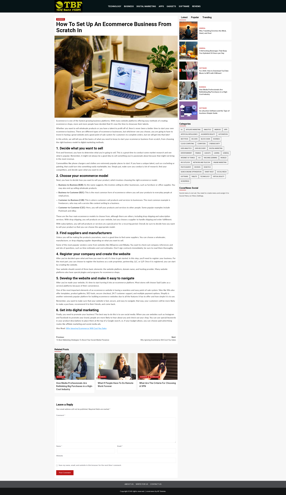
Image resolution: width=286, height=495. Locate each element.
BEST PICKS (184, 139)
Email (120, 446)
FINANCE (198, 153)
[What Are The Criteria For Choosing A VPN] (158, 366)
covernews (150, 491)
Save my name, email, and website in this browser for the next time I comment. (90, 465)
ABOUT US (129, 484)
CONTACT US (155, 484)
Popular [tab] (194, 17)
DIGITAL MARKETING (146, 6)
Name (59, 446)
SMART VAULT (209, 172)
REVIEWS (196, 6)
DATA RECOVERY (200, 148)
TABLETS (194, 176)
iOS (199, 157)
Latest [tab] (184, 17)
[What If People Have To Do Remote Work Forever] (116, 366)
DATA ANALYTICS (186, 148)
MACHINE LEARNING (210, 157)
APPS (161, 6)
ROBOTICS (207, 167)
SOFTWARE (184, 6)
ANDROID (217, 129)
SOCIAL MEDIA (222, 172)
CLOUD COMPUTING (187, 143)
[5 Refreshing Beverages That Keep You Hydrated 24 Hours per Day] (188, 51)
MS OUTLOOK (185, 162)
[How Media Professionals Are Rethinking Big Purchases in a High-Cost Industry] (74, 366)
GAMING (217, 153)
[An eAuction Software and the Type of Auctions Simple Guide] (188, 110)
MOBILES (223, 157)
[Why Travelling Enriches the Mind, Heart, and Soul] (188, 31)
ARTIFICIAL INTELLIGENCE (189, 134)
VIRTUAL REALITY (218, 176)
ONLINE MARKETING (220, 162)
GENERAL (202, 28)
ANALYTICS (207, 129)
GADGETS (171, 6)
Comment (60, 415)
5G (182, 129)
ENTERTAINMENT (186, 153)
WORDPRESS (185, 181)
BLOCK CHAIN (205, 139)
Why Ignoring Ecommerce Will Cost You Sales (86, 329)
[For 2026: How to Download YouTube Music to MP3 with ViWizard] (188, 71)
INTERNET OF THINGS (188, 157)
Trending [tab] (207, 17)
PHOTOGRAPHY (186, 167)
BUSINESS (129, 6)
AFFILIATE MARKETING (193, 129)
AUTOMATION (223, 134)
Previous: (82, 338)
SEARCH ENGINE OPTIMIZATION (191, 172)
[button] (230, 6)
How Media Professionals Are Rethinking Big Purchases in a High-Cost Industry (74, 386)
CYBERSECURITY (214, 143)
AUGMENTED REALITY (208, 134)
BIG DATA (194, 139)
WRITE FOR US (142, 484)
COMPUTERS (201, 143)
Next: (158, 338)
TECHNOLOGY (114, 6)
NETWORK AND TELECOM (201, 162)
